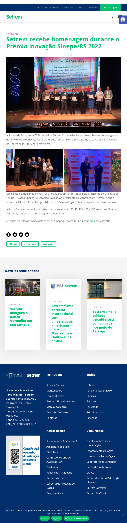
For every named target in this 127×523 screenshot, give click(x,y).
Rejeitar (56, 518)
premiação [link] (48, 244)
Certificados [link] (68, 7)
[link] (123, 20)
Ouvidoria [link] (52, 467)
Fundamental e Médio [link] (99, 390)
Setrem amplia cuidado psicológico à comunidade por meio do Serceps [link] (104, 321)
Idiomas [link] (91, 396)
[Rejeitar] (123, 514)
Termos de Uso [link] (55, 478)
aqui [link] (92, 221)
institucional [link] (30, 244)
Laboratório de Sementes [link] (101, 461)
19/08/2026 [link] (15, 304)
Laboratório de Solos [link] (99, 467)
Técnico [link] (91, 401)
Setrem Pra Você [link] (96, 493)
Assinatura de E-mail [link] (58, 446)
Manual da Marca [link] (56, 407)
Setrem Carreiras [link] (97, 488)
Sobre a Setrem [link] (55, 385)
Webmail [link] (92, 7)
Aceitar (44, 518)
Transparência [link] (55, 493)
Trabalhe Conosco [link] (57, 412)
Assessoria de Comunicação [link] (62, 441)
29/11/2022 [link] (12, 33)
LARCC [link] (90, 472)
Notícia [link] (30, 33)
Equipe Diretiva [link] (55, 396)
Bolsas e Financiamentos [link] (60, 401)
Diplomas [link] (81, 7)
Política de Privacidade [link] (59, 472)
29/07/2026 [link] (98, 307)
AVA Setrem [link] (41, 7)
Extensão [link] (92, 418)
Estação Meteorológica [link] (100, 451)
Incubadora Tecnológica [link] (101, 456)
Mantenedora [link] (54, 390)
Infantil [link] (91, 385)
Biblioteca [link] (54, 7)
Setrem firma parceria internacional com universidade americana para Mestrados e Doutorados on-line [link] (62, 323)
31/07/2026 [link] (56, 301)
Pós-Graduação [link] (96, 412)
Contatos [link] (51, 418)
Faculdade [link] (92, 407)
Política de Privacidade (76, 518)
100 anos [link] (13, 244)
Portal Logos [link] (110, 7)
